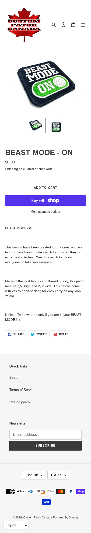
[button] (16, 525)
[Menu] (83, 24)
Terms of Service (22, 390)
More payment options (46, 211)
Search (14, 377)
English (32, 475)
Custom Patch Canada (37, 517)
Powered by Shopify (65, 517)
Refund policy (19, 402)
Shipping (11, 169)
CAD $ (56, 475)
